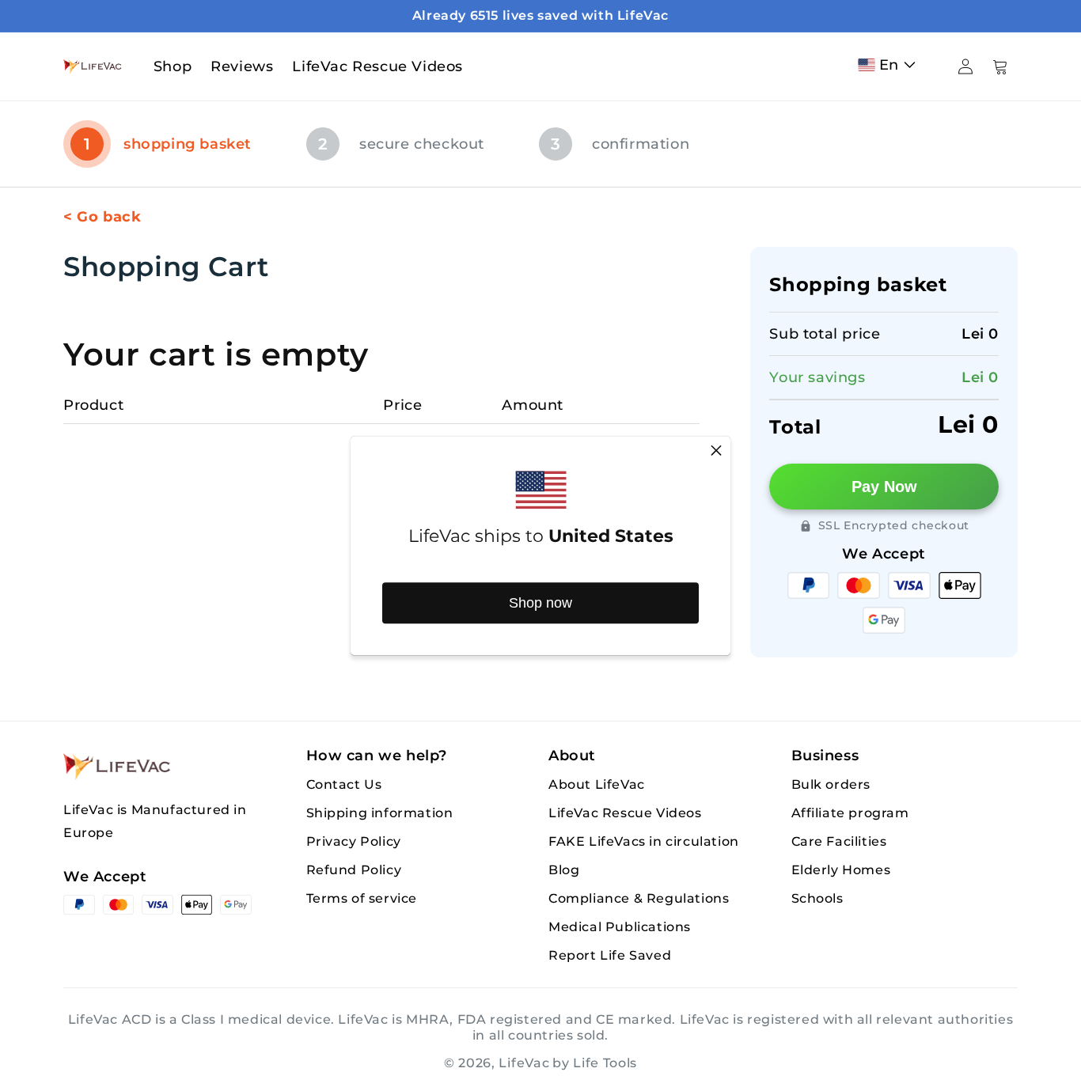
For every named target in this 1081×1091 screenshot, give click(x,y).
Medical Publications (619, 926)
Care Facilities (839, 841)
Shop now (540, 603)
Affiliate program (850, 812)
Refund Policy (354, 869)
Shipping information (379, 812)
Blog (563, 869)
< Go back (102, 216)
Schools (817, 898)
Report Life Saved (609, 955)
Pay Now (884, 486)
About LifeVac (596, 784)
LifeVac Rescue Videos (625, 812)
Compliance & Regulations (638, 898)
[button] (890, 64)
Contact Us (344, 784)
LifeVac (524, 1062)
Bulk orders (831, 784)
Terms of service (362, 898)
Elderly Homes (841, 869)
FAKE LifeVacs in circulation (643, 841)
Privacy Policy (353, 841)
